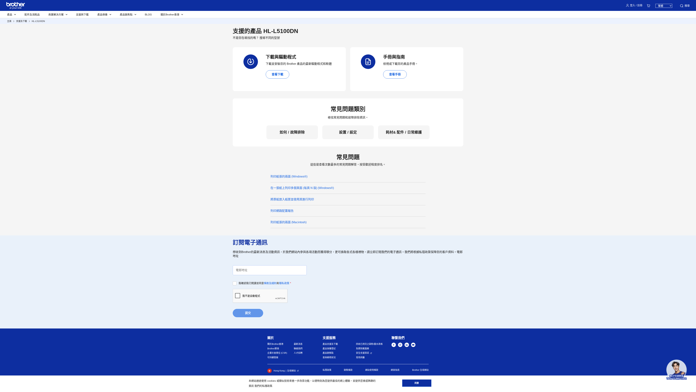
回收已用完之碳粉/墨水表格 (369, 344)
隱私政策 (284, 283)
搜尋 (687, 5)
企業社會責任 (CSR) (277, 353)
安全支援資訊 (362, 353)
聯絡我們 (298, 348)
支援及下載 (21, 21)
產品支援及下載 (330, 344)
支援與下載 (82, 14)
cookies (271, 380)
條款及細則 (270, 283)
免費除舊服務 (362, 348)
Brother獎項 (273, 348)
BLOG (148, 14)
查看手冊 (395, 74)
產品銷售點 (328, 353)
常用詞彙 (360, 357)
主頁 (9, 21)
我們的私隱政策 (263, 385)
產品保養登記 (329, 348)
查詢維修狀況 (329, 357)
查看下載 (277, 74)
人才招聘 (298, 353)
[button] (676, 369)
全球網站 (291, 370)
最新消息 (298, 344)
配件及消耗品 (32, 14)
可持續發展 (272, 357)
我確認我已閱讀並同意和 (265, 283)
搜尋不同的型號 (270, 37)
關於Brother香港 (275, 344)
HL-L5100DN (38, 21)
